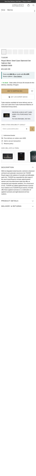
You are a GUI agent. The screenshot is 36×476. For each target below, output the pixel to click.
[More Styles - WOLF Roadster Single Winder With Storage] (21, 156)
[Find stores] (32, 128)
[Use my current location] (26, 128)
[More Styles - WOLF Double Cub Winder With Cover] (7, 156)
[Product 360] (15, 51)
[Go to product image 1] (3, 51)
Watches (10, 10)
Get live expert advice (19, 97)
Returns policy (8, 143)
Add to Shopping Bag (14, 91)
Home (3, 10)
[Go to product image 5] (31, 51)
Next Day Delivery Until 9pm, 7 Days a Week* (18, 1)
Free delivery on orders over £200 (15, 138)
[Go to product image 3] (20, 51)
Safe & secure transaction (12, 141)
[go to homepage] (18, 5)
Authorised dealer (9, 135)
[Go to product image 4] (26, 51)
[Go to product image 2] (9, 51)
